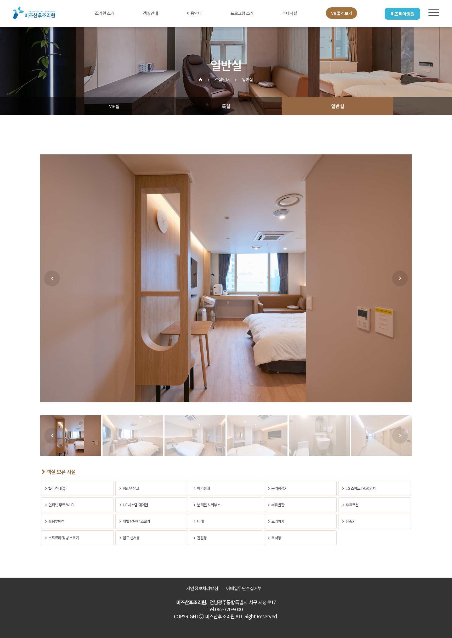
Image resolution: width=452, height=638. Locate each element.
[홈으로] (200, 79)
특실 (226, 106)
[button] (52, 278)
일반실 (337, 106)
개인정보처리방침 (202, 588)
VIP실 (114, 106)
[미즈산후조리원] (34, 13)
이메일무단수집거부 (244, 588)
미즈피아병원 (402, 13)
